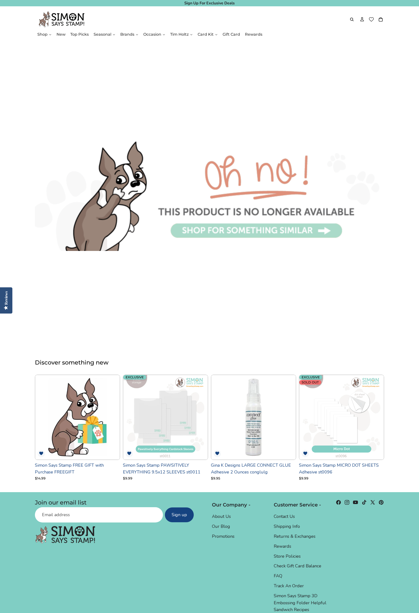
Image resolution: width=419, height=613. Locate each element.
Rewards (282, 546)
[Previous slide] (130, 417)
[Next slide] (200, 417)
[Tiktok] (364, 502)
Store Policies (287, 556)
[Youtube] (355, 502)
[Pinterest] (381, 502)
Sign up (179, 515)
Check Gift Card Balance (297, 566)
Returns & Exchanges (294, 536)
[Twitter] (373, 502)
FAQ (278, 576)
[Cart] (380, 19)
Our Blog (221, 526)
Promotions (223, 536)
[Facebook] (338, 502)
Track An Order (289, 586)
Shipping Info (287, 526)
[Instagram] (347, 502)
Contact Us (284, 516)
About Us (221, 516)
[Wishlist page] (371, 19)
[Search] (351, 19)
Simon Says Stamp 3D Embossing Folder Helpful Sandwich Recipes (300, 603)
